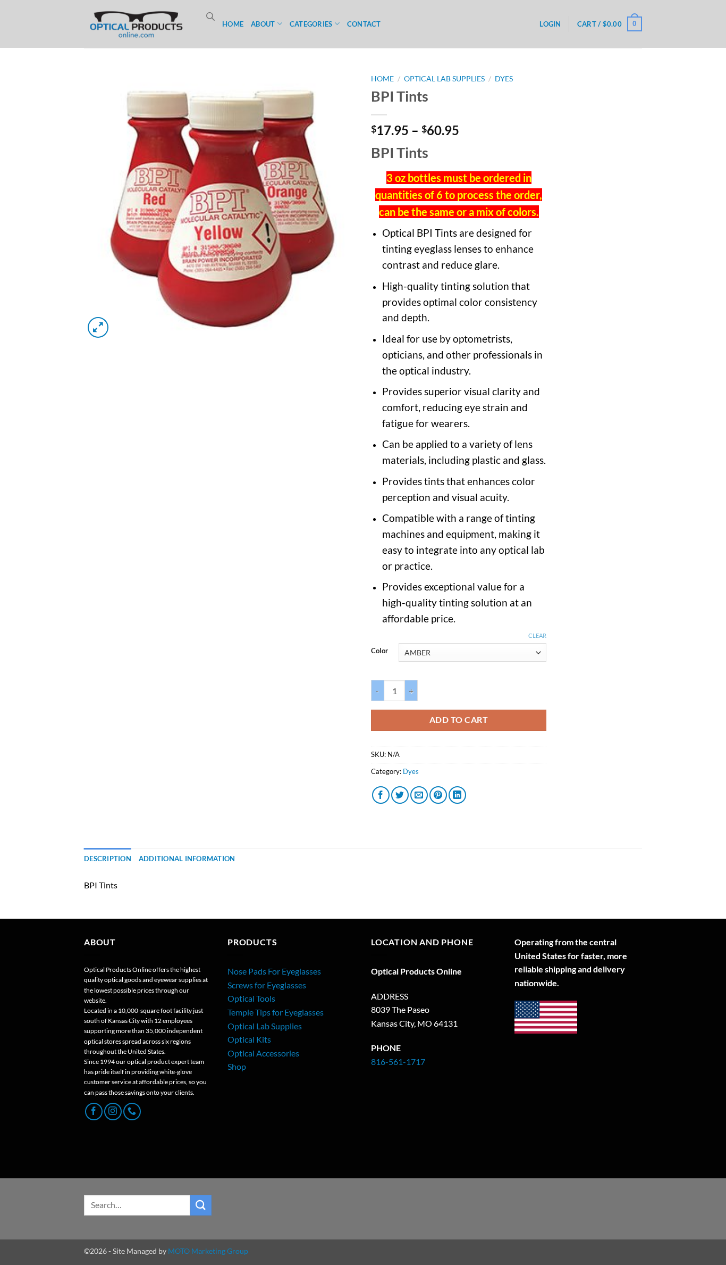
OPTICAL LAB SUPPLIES (444, 78)
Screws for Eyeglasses (266, 985)
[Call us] (132, 1111)
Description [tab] (107, 858)
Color (379, 651)
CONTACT (364, 24)
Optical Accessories (263, 1053)
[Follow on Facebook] (94, 1111)
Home (382, 78)
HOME (232, 24)
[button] (550, 24)
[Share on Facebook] (381, 795)
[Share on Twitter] (400, 795)
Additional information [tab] (187, 858)
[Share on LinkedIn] (457, 795)
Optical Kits (249, 1039)
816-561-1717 (398, 1061)
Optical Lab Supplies (264, 1026)
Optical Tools (251, 998)
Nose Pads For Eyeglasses (274, 971)
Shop (236, 1066)
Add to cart (458, 720)
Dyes (504, 78)
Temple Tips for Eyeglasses (275, 1012)
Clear (537, 635)
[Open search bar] (210, 16)
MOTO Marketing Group (208, 1250)
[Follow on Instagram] (113, 1111)
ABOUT (263, 24)
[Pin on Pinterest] (438, 795)
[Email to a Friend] (419, 795)
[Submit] (201, 1205)
